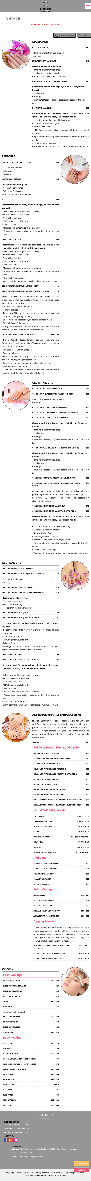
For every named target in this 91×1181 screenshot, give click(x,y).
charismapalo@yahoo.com (31, 1157)
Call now (86, 35)
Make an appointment (66, 35)
